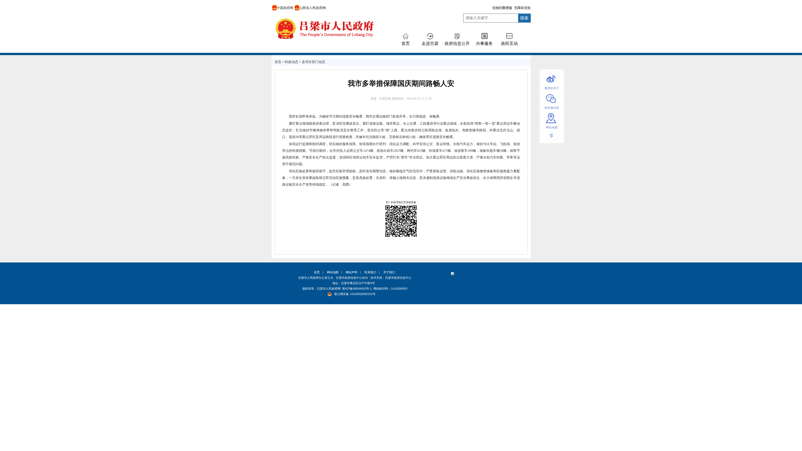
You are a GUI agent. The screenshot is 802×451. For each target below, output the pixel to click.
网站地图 (333, 272)
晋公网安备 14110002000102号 (355, 294)
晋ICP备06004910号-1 (357, 288)
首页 (317, 272)
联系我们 (370, 272)
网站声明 (351, 272)
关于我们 (389, 272)
